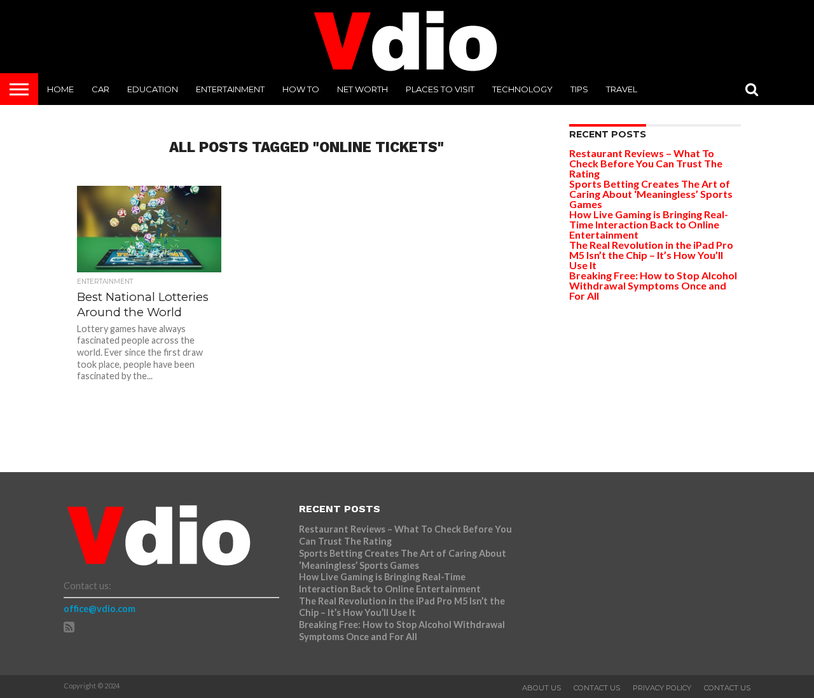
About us (541, 687)
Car (100, 89)
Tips (579, 89)
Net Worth (362, 89)
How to (300, 89)
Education (152, 89)
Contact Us (597, 687)
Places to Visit (440, 89)
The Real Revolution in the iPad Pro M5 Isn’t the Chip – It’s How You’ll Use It (651, 255)
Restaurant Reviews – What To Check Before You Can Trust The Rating (645, 163)
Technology (522, 89)
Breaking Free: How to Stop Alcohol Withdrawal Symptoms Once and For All (653, 285)
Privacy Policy (662, 687)
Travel (621, 89)
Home (60, 89)
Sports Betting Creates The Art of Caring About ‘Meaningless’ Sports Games (651, 194)
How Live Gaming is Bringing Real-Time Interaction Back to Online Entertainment (648, 224)
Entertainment (230, 89)
